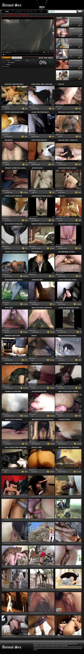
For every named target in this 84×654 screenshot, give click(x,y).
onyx (59, 108)
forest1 (6, 304)
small (64, 164)
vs (7, 276)
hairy (61, 332)
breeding (63, 276)
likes (61, 136)
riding (11, 360)
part (8, 332)
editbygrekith (34, 164)
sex (35, 192)
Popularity (30, 11)
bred (9, 388)
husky (33, 192)
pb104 (63, 360)
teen (7, 220)
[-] (52, 61)
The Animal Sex (11, 5)
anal (32, 108)
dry (35, 136)
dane (5, 471)
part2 (38, 164)
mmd (59, 415)
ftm (5, 220)
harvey (32, 471)
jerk (34, 108)
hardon (39, 248)
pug (34, 388)
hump (32, 136)
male (37, 332)
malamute (7, 164)
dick (59, 248)
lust (59, 192)
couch (5, 108)
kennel (59, 360)
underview (36, 220)
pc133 (36, 443)
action (59, 276)
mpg (6, 332)
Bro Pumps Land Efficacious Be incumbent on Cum (76, 72)
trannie (10, 276)
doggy (8, 136)
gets (65, 443)
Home (7, 11)
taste (8, 192)
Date (41, 11)
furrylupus (8, 64)
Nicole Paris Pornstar (75, 17)
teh (8, 108)
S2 (70, 39)
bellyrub (60, 304)
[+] (49, 61)
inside (63, 192)
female (61, 164)
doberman (64, 471)
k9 (58, 164)
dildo (11, 136)
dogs (35, 332)
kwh (32, 360)
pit (58, 220)
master (64, 332)
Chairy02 (72, 28)
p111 (36, 248)
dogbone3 (36, 304)
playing (62, 388)
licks (10, 220)
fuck (32, 220)
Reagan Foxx (73, 49)
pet (61, 192)
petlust (32, 248)
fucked (65, 248)
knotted (59, 471)
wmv (32, 304)
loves (11, 192)
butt (5, 136)
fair (32, 415)
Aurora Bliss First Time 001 (76, 60)
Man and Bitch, (11, 62)
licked (59, 443)
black (37, 108)
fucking (6, 248)
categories (18, 11)
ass (32, 332)
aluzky (37, 136)
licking (12, 415)
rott (39, 443)
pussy (6, 443)
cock (6, 192)
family (6, 388)
